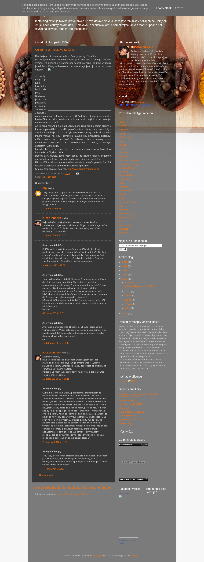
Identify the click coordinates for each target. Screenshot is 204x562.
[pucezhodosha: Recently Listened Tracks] (133, 444)
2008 (125, 313)
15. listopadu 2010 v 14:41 (55, 379)
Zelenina (123, 232)
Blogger (134, 555)
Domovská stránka (74, 487)
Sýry (121, 206)
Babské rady (125, 423)
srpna (128, 291)
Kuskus (122, 145)
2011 (125, 270)
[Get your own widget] (125, 479)
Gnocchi (123, 126)
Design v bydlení (127, 400)
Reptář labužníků (127, 416)
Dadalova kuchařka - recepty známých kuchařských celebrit (138, 395)
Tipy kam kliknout (127, 213)
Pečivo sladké (126, 175)
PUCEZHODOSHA (51, 218)
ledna (128, 308)
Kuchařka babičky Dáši (130, 404)
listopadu (130, 282)
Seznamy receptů (127, 202)
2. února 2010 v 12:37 (53, 235)
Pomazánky (125, 190)
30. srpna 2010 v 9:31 (53, 313)
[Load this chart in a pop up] (146, 479)
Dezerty (123, 118)
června (128, 295)
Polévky (123, 187)
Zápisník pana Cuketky (130, 419)
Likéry (122, 148)
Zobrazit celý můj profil (130, 88)
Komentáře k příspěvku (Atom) (72, 494)
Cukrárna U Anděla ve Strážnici (55, 49)
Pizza (121, 183)
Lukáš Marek (124, 493)
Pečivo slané (125, 179)
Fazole (122, 122)
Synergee (97, 555)
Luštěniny (123, 152)
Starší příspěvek (100, 487)
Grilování (123, 129)
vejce (121, 221)
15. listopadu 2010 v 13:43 (55, 343)
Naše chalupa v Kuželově (131, 412)
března (128, 304)
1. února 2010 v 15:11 (53, 208)
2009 (125, 279)
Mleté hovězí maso (128, 160)
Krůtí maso (124, 137)
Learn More (164, 8)
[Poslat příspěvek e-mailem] (77, 173)
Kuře (121, 141)
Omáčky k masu (127, 168)
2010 (125, 274)
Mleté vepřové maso (129, 164)
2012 (125, 266)
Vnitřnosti (123, 229)
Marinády (123, 156)
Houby (122, 133)
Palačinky (123, 171)
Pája (44, 188)
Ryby (121, 198)
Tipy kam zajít (49, 177)
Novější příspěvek (47, 487)
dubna (128, 300)
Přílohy (122, 194)
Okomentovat (46, 475)
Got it (179, 8)
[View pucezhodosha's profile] (138, 479)
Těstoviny (123, 210)
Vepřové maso (126, 225)
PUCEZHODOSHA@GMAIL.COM (136, 105)
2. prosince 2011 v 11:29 (54, 442)
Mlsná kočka (125, 408)
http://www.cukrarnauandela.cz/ (84, 169)
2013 (125, 262)
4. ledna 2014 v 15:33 (53, 469)
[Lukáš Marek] (128, 537)
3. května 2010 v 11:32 (53, 265)
